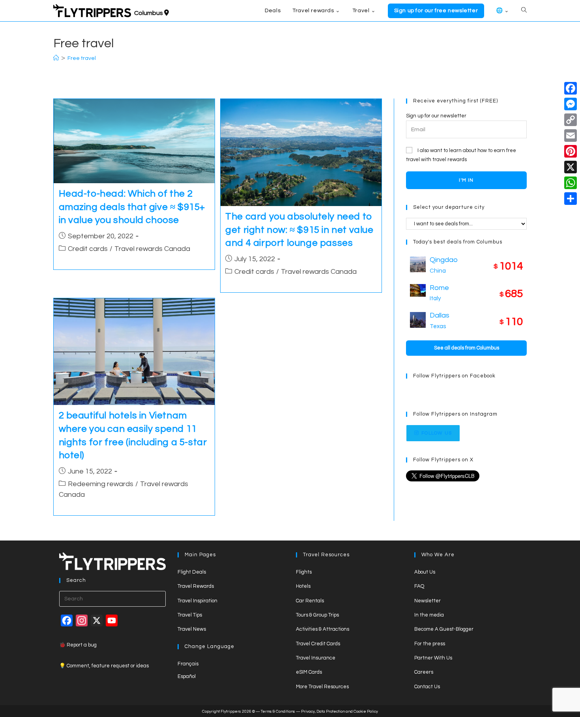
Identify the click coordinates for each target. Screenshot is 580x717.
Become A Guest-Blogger (443, 629)
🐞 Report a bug (78, 645)
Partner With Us (433, 658)
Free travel (81, 58)
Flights (304, 572)
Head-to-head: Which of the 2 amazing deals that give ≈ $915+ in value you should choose (132, 207)
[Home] (56, 58)
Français (188, 664)
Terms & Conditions (278, 711)
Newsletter (427, 601)
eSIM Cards (309, 672)
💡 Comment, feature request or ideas (104, 666)
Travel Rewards (196, 586)
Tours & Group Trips (317, 615)
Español (187, 676)
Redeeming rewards (100, 484)
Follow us (436, 433)
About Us (424, 572)
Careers (423, 672)
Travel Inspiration (197, 601)
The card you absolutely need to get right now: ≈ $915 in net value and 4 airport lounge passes (299, 230)
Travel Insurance (315, 658)
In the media (429, 615)
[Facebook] (570, 88)
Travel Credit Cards (318, 643)
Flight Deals (192, 572)
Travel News (192, 629)
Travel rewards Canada (152, 249)
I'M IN (466, 180)
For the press (429, 643)
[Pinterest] (570, 151)
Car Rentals (310, 601)
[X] (570, 167)
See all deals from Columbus (466, 348)
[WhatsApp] (570, 183)
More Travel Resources (322, 686)
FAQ (419, 586)
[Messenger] (570, 104)
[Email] (570, 135)
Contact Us (427, 686)
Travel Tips (190, 615)
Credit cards (88, 249)
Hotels (303, 586)
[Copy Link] (570, 120)
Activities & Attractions (322, 629)
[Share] (570, 198)
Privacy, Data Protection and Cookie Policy (339, 711)
